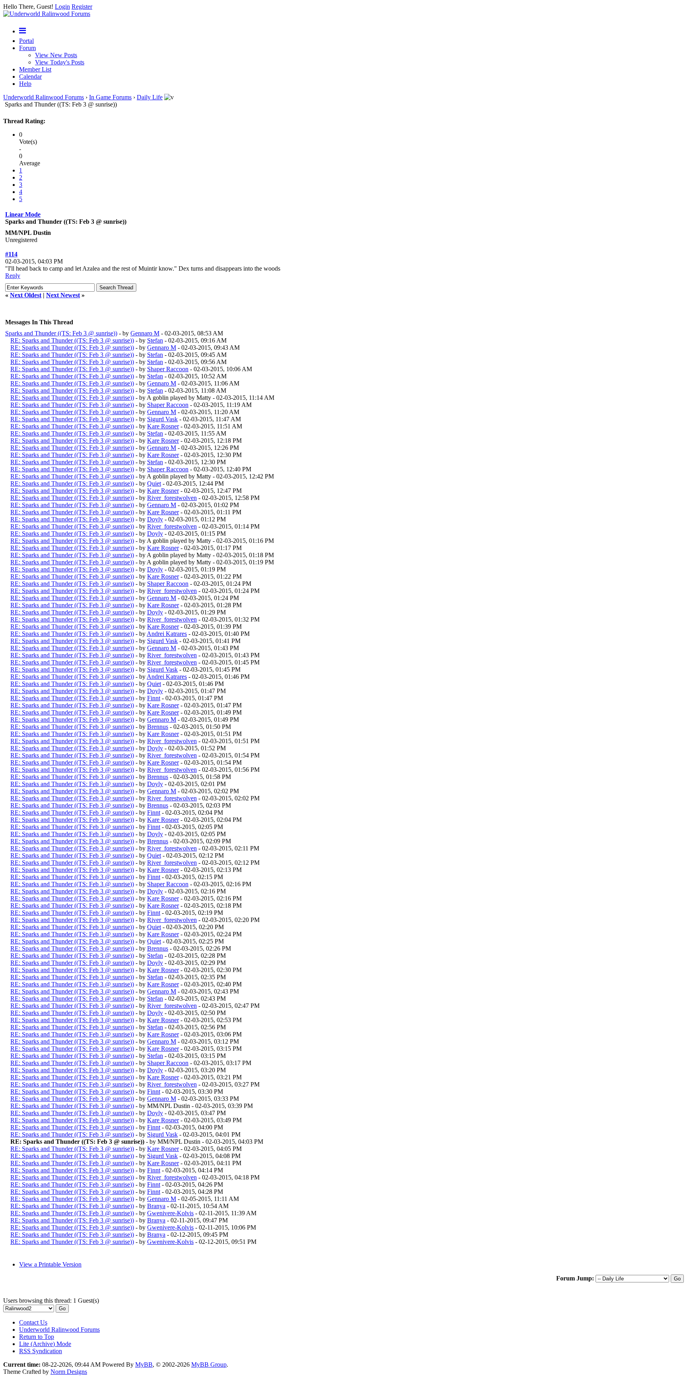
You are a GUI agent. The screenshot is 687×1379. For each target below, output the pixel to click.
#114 (11, 254)
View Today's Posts (59, 62)
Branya (156, 1206)
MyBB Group (209, 1364)
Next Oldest (25, 295)
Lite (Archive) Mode (45, 1343)
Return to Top (36, 1336)
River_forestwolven (172, 497)
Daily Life (150, 97)
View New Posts (56, 55)
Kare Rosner (163, 426)
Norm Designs (68, 1371)
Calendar (30, 76)
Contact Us (33, 1322)
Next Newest (63, 295)
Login (62, 6)
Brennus (157, 726)
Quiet (154, 483)
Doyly (155, 519)
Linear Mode (23, 214)
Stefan (155, 340)
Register (82, 6)
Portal (26, 40)
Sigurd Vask (162, 419)
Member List (35, 69)
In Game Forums (110, 97)
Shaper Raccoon (167, 369)
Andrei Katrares (167, 633)
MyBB (144, 1364)
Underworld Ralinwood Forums (43, 97)
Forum (27, 48)
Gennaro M (144, 333)
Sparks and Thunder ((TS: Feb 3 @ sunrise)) (61, 333)
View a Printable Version (50, 1264)
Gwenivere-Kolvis (170, 1213)
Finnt (153, 698)
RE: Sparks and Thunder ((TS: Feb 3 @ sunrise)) (72, 340)
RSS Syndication (40, 1351)
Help (25, 83)
